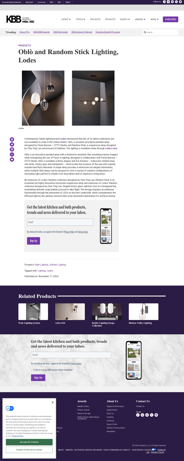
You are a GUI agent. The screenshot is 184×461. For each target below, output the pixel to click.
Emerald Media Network (11, 2)
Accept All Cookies (29, 442)
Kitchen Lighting (58, 264)
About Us (110, 414)
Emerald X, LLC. (145, 446)
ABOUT (61, 450)
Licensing (41, 2)
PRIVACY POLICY (157, 452)
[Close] (52, 402)
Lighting (42, 270)
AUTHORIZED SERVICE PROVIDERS (88, 450)
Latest (64, 19)
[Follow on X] (176, 1)
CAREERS (69, 450)
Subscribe (170, 19)
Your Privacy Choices (141, 450)
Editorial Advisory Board (116, 428)
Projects (95, 19)
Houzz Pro (25, 32)
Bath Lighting (41, 264)
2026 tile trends (60, 32)
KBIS (51, 2)
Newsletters (111, 431)
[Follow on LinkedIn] (172, 1)
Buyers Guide (112, 424)
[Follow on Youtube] (180, 1)
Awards (139, 19)
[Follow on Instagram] (168, 1)
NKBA (68, 2)
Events (124, 19)
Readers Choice (83, 406)
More (153, 19)
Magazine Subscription (115, 406)
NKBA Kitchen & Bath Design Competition (88, 418)
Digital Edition (112, 410)
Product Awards (83, 410)
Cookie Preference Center (29, 450)
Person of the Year (84, 414)
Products (110, 19)
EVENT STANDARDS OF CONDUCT (116, 450)
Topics (79, 19)
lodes (50, 270)
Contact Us (140, 406)
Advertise (29, 2)
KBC (59, 2)
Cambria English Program (108, 32)
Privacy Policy (17, 436)
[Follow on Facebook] (164, 1)
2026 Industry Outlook (81, 32)
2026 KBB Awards (41, 32)
